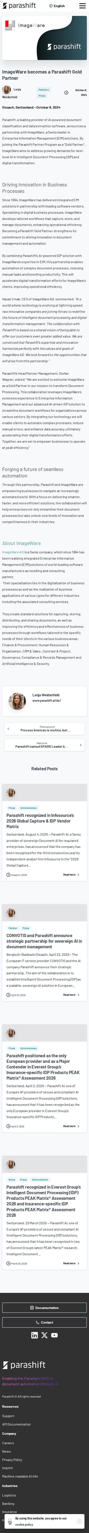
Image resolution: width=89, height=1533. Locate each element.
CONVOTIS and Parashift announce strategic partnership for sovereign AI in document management (44, 941)
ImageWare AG (13, 552)
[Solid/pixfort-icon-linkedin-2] (35, 1334)
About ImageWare (21, 543)
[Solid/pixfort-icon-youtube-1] (54, 1334)
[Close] (79, 1521)
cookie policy (24, 1524)
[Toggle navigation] (82, 5)
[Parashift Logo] (23, 1365)
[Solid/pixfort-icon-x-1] (44, 1334)
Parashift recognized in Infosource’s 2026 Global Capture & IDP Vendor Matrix (40, 821)
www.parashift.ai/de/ (46, 700)
